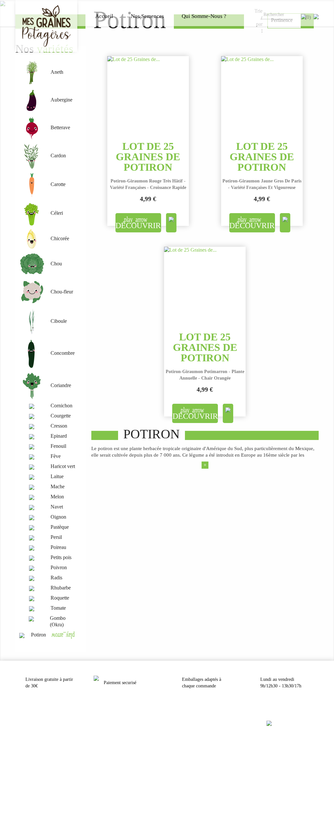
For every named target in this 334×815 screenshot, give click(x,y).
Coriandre (61, 385)
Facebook (276, 737)
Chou (56, 263)
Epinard (59, 436)
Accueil (104, 16)
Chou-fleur (62, 291)
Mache (58, 486)
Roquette (60, 598)
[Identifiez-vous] (316, 16)
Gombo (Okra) (58, 621)
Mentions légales (107, 736)
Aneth (57, 72)
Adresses (22, 762)
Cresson (59, 426)
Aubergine (61, 99)
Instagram (292, 737)
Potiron (38, 634)
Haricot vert (63, 466)
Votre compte (32, 723)
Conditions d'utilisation (111, 745)
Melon (57, 496)
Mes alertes (24, 779)
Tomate (58, 608)
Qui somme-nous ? (204, 16)
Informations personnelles (35, 736)
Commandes (25, 745)
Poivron (59, 567)
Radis (56, 577)
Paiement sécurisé (107, 753)
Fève (56, 456)
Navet (57, 506)
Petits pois (61, 557)
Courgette (61, 415)
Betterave (60, 127)
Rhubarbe (61, 587)
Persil (56, 537)
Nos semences (147, 16)
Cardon (58, 155)
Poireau (58, 547)
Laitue (57, 476)
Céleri (57, 213)
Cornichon (61, 405)
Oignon (58, 517)
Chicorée (60, 238)
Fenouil (58, 446)
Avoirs (20, 753)
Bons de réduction (29, 770)
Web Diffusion (179, 796)
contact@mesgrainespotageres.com (199, 736)
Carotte (58, 184)
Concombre (63, 353)
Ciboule (59, 321)
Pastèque (60, 527)
